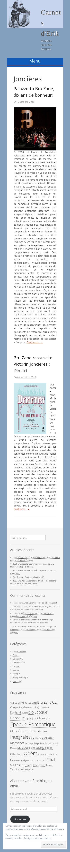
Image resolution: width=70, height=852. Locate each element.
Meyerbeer (39, 743)
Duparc (25, 713)
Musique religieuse (29, 748)
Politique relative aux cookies (37, 838)
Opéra (30, 753)
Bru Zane (44, 702)
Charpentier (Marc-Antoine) (24, 707)
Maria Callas (48, 737)
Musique (16, 673)
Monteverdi (51, 743)
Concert (16, 655)
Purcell (54, 754)
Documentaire (19, 662)
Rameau (14, 760)
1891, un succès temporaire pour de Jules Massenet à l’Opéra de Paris (32, 565)
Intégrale (19, 737)
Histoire (16, 666)
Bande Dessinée (19, 651)
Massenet (17, 742)
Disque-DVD (18, 658)
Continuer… (35, 342)
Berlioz (27, 702)
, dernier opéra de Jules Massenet (40, 602)
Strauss (28, 764)
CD (55, 702)
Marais (38, 737)
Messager (29, 743)
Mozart (13, 747)
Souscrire (20, 819)
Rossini (40, 760)
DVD (31, 712)
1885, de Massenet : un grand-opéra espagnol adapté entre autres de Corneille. (33, 582)
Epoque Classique (37, 718)
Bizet (34, 702)
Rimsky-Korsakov (27, 760)
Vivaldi (21, 769)
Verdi (13, 769)
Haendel (36, 731)
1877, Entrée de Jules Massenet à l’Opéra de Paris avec (35, 608)
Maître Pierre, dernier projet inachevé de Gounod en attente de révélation (32, 614)
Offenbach (16, 754)
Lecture (16, 670)
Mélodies (47, 747)
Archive (13, 702)
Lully (31, 737)
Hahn (45, 731)
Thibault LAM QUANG (22, 626)
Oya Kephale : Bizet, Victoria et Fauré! (28, 577)
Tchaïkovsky (39, 764)
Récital (50, 759)
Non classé (17, 681)
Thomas (48, 765)
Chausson (44, 707)
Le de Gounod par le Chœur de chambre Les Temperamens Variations (33, 629)
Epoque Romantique (33, 724)
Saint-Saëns (17, 765)
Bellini (21, 702)
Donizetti (15, 712)
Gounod (24, 730)
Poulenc (41, 754)
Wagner (29, 769)
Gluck (13, 731)
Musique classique (20, 677)
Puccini (47, 754)
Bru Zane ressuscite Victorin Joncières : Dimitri (33, 364)
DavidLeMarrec (19, 619)
